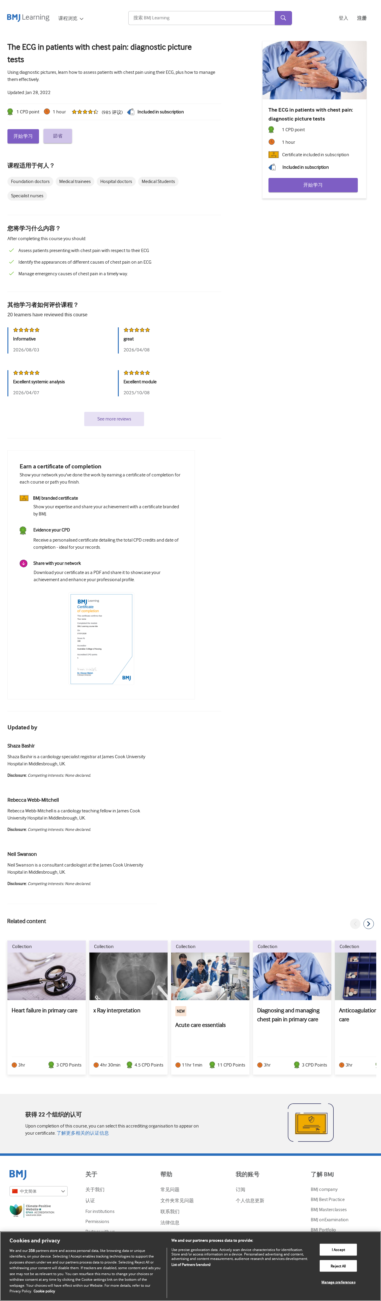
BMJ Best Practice (328, 1199)
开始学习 (23, 136)
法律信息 (169, 1222)
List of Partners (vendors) (190, 1264)
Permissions (97, 1221)
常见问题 (169, 1189)
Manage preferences (338, 1282)
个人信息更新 (250, 1200)
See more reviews (114, 419)
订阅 (240, 1189)
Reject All (338, 1266)
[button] (355, 924)
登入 (343, 18)
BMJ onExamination (330, 1219)
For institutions (100, 1211)
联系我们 (169, 1211)
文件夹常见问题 (177, 1200)
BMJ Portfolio (323, 1230)
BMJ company (324, 1189)
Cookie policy (44, 1291)
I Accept (338, 1249)
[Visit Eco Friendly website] (39, 1212)
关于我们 (94, 1189)
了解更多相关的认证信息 (82, 1133)
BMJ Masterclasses (329, 1209)
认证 (90, 1200)
